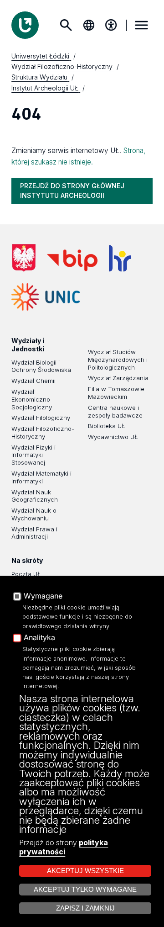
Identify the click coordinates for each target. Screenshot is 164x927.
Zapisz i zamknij (85, 908)
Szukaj (66, 25)
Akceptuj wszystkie (85, 870)
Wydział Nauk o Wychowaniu (33, 514)
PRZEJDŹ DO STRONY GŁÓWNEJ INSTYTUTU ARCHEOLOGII (72, 190)
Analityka (39, 638)
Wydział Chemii (33, 380)
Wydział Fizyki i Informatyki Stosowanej (33, 455)
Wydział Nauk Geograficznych (34, 495)
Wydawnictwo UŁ (113, 436)
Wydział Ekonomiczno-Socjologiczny (32, 399)
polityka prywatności (63, 847)
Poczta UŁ (26, 573)
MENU (141, 25)
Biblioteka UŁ (106, 425)
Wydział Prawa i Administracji (34, 532)
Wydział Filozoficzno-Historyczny (42, 432)
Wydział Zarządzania (118, 377)
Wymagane (43, 596)
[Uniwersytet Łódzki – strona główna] (25, 25)
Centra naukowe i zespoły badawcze (115, 411)
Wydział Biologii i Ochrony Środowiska (41, 366)
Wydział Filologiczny (40, 417)
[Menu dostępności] (111, 25)
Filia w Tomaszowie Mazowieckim (116, 392)
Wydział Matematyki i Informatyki (41, 477)
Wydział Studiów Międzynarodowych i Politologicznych (118, 359)
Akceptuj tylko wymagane (85, 889)
